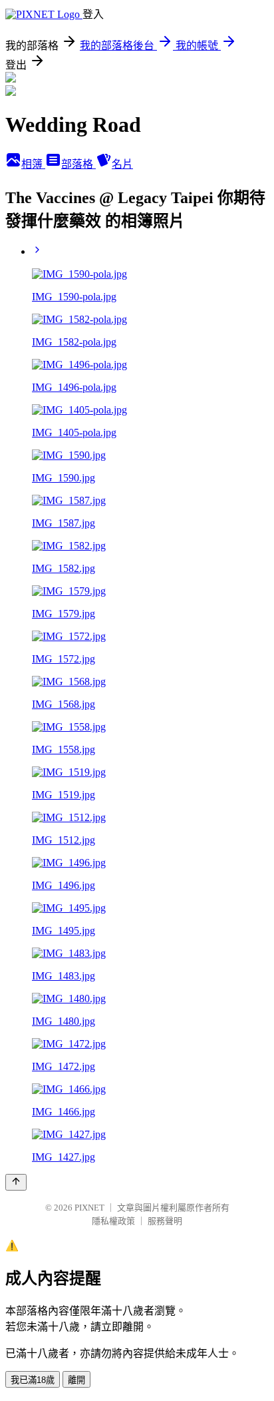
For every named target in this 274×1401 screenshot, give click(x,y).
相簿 (33, 164)
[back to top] (16, 1182)
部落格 (78, 164)
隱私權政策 (113, 1221)
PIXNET (89, 1208)
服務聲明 (165, 1221)
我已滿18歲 (33, 1380)
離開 (76, 1380)
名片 (122, 164)
